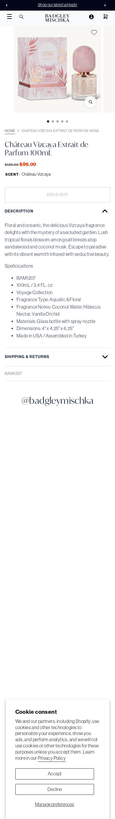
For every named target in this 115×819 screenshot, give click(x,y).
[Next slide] (107, 5)
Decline (54, 789)
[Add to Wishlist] (94, 32)
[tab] (48, 121)
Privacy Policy (52, 758)
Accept (55, 773)
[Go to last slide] (8, 5)
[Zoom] (90, 102)
